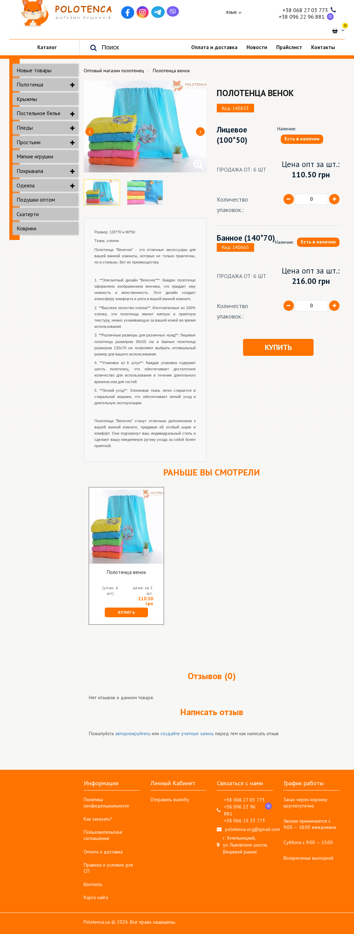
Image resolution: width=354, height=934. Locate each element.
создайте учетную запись (187, 733)
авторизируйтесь (132, 733)
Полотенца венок (126, 572)
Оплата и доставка (103, 852)
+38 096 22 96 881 (302, 16)
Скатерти (28, 214)
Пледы (25, 127)
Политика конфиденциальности (106, 802)
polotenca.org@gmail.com (252, 829)
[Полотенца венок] (145, 127)
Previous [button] (89, 131)
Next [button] (200, 131)
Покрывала (30, 170)
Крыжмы (27, 98)
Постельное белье (38, 113)
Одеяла (26, 185)
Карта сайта (96, 897)
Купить (278, 347)
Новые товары (34, 70)
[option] (145, 127)
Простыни (28, 142)
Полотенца (30, 84)
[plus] (334, 199)
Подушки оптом (36, 199)
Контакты (93, 884)
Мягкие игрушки (35, 156)
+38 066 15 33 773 (244, 820)
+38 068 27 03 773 (305, 10)
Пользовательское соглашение (103, 835)
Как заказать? (98, 819)
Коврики (26, 228)
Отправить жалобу (169, 799)
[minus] (288, 199)
